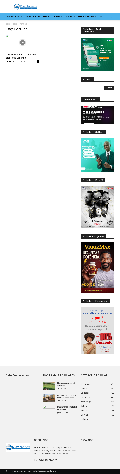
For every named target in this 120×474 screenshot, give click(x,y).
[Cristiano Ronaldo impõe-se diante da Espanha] (22, 42)
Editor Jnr (10, 61)
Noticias (19, 16)
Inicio (10, 16)
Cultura (56, 16)
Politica (30, 16)
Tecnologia (70, 16)
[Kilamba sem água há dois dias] (49, 386)
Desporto (42, 16)
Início (8, 24)
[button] (110, 16)
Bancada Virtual (86, 16)
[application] (97, 115)
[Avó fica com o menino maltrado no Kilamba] (49, 398)
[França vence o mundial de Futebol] (49, 410)
